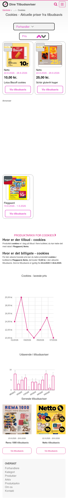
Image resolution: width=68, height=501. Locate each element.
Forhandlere (12, 468)
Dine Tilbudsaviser (22, 4)
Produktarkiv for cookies (34, 235)
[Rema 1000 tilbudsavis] (17, 419)
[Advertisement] (34, 136)
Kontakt (9, 491)
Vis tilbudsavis (17, 450)
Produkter (10, 476)
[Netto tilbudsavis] (51, 419)
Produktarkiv (12, 483)
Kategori (10, 472)
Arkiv (8, 479)
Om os (9, 487)
